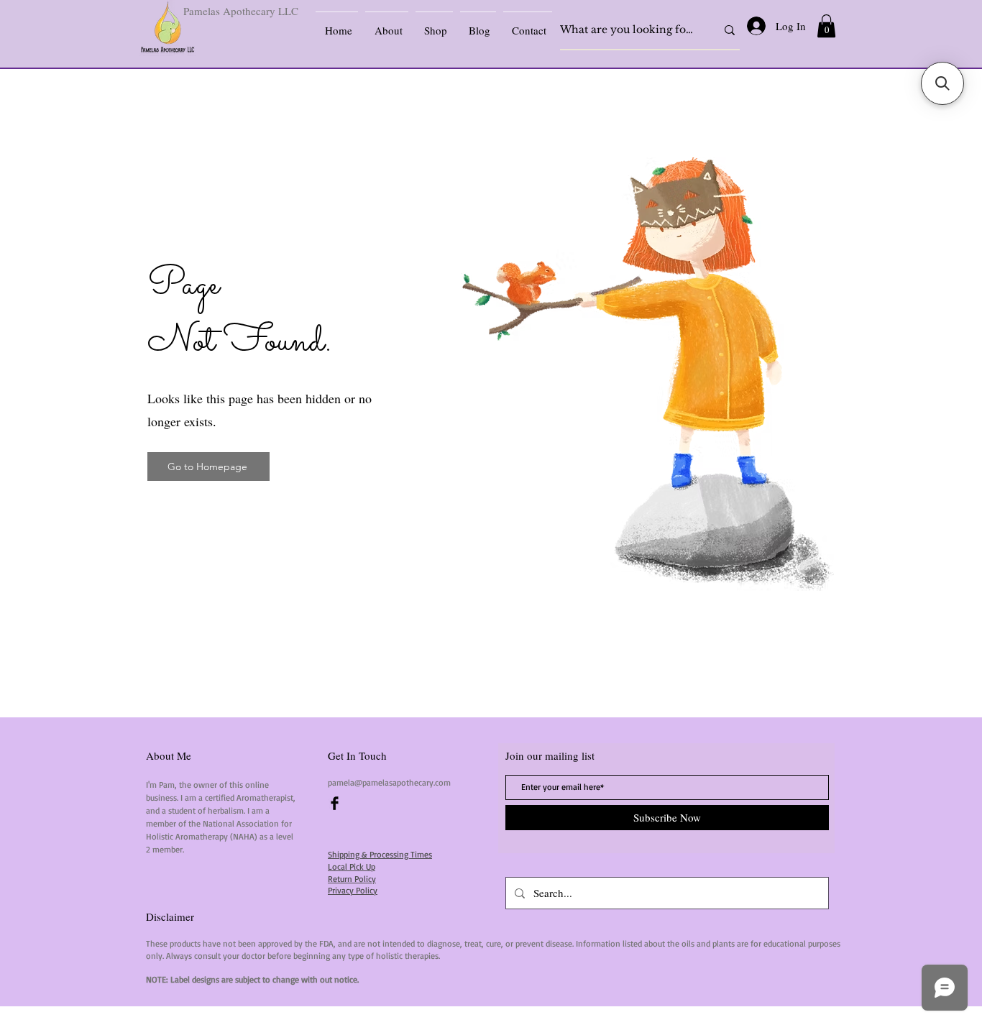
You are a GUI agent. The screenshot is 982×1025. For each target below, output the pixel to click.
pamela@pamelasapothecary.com (389, 782)
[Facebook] (334, 803)
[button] (826, 25)
